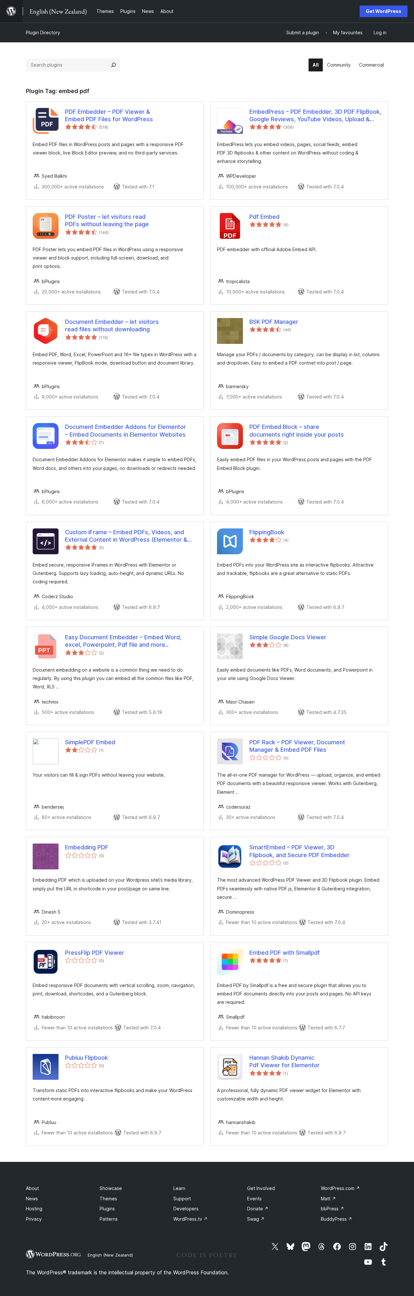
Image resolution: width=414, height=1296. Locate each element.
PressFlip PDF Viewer (94, 952)
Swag (256, 1219)
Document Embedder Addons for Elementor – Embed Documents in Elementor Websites (125, 430)
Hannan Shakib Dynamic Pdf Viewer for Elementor (284, 1061)
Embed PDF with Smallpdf (284, 952)
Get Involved (261, 1188)
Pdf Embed (264, 216)
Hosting (34, 1208)
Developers (186, 1208)
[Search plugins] (113, 64)
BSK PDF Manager (273, 321)
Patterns (109, 1219)
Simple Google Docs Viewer (287, 637)
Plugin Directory (43, 32)
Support (182, 1198)
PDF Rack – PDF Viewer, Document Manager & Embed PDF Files (297, 746)
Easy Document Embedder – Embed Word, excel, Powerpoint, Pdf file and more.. (123, 641)
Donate (257, 1208)
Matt (328, 1198)
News (32, 1198)
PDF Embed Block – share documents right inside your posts (296, 430)
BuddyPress (336, 1219)
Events (254, 1198)
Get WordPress (383, 11)
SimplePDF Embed (90, 742)
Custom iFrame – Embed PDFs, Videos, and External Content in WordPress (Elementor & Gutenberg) (126, 536)
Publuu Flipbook (86, 1057)
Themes (108, 1198)
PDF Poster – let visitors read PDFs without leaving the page (107, 220)
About (32, 1188)
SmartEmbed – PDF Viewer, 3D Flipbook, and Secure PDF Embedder (299, 851)
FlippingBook (266, 532)
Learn (179, 1188)
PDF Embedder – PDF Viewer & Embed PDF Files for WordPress (109, 115)
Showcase (111, 1188)
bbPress (332, 1208)
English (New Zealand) (110, 1255)
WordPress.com (340, 1188)
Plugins (107, 1208)
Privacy (34, 1219)
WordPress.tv (190, 1219)
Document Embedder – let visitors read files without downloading (112, 325)
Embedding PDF (86, 847)
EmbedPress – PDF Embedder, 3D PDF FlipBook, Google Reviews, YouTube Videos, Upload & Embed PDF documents (315, 115)
